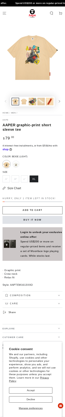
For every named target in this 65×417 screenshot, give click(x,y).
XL (35, 180)
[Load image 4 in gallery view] (41, 102)
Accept (31, 390)
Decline (31, 399)
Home (6, 113)
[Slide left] (5, 101)
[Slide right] (59, 101)
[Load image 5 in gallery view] (49, 102)
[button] (51, 13)
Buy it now (32, 220)
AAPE (5, 120)
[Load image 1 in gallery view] (15, 102)
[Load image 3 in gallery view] (32, 102)
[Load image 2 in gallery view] (24, 102)
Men (13, 113)
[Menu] (4, 13)
